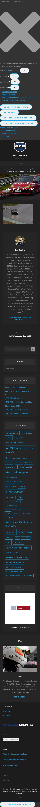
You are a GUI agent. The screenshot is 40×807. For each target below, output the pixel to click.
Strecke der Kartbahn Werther (14, 760)
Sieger (17, 538)
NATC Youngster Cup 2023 (26, 169)
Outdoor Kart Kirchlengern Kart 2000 (19, 524)
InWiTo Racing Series (14, 482)
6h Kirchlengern (27, 433)
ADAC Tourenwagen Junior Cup (20, 450)
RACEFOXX (10, 533)
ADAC (8, 438)
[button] (20, 32)
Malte (25, 509)
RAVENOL (9, 538)
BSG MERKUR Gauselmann (20, 458)
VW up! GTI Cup (12, 553)
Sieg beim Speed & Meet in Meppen (18, 414)
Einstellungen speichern (19, 123)
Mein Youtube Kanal (10, 765)
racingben (25, 532)
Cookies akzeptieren (16, 107)
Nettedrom (16, 513)
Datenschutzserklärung (10, 133)
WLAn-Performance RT (14, 571)
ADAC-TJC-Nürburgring (14, 398)
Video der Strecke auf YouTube (15, 754)
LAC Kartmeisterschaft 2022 (13, 509)
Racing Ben (20, 155)
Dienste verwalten (9, 95)
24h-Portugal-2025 (12, 406)
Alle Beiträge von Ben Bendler (20, 318)
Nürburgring (10, 517)
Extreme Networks (25, 467)
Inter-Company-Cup (11, 477)
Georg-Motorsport (17, 472)
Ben (8, 458)
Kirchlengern (10, 497)
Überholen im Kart (27, 575)
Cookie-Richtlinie (8, 130)
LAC (20, 497)
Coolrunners (19, 462)
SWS (8, 542)
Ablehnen (9, 112)
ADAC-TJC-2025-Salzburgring (16, 410)
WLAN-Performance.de (13, 567)
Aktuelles (13, 169)
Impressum (6, 136)
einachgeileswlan (10, 467)
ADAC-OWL (18, 438)
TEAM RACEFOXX (18, 542)
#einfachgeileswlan (12, 433)
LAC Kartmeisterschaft (12, 505)
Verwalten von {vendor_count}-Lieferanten (18, 97)
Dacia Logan (28, 462)
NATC (8, 513)
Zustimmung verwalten (17, 804)
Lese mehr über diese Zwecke (13, 100)
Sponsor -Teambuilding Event (16, 387)
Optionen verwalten (9, 92)
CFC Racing (9, 462)
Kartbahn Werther (14, 492)
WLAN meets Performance (13, 575)
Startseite (6, 169)
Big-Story (6, 715)
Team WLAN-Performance (18, 548)
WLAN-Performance (15, 562)
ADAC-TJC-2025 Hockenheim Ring (18, 402)
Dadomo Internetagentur (20, 627)
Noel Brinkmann (26, 513)
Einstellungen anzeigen (18, 118)
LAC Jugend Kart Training (12, 501)
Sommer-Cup (25, 538)
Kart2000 (22, 487)
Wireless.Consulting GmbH (17, 557)
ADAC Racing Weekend (14, 443)
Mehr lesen (20, 697)
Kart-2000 (11, 486)
